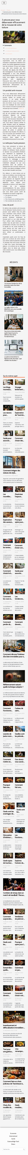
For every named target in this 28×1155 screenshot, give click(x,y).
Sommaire (8, 45)
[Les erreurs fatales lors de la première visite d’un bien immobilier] (13, 274)
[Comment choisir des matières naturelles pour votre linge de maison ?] (20, 433)
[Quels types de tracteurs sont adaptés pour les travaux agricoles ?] (8, 855)
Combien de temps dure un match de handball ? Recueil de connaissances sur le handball (13, 896)
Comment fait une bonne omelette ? (19, 788)
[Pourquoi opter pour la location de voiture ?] (20, 937)
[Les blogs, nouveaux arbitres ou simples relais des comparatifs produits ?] (8, 382)
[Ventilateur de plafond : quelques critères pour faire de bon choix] (20, 911)
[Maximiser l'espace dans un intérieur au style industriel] (20, 489)
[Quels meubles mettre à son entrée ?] (20, 1100)
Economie (13, 1133)
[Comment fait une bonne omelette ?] (20, 780)
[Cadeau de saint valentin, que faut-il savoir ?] (20, 703)
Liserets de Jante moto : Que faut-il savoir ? (7, 737)
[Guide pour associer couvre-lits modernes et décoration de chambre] (20, 566)
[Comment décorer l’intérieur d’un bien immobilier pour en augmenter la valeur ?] (14, 646)
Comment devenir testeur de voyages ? (19, 625)
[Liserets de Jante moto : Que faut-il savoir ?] (8, 729)
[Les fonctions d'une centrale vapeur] (20, 830)
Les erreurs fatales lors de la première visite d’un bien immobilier (13, 285)
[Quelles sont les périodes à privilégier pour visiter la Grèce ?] (20, 729)
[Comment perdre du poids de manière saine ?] (8, 617)
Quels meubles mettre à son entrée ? (20, 1108)
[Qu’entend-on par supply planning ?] (20, 962)
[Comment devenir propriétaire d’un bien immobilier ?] (8, 988)
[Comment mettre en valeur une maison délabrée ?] (8, 754)
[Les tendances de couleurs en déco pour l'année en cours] (20, 591)
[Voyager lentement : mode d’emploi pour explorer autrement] (20, 382)
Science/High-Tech (13, 1141)
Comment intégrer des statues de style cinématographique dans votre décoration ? (12, 474)
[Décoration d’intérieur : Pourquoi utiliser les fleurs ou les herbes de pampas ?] (8, 830)
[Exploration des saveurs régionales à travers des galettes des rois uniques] (8, 514)
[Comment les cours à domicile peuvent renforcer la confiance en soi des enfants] (8, 591)
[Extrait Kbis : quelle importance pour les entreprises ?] (8, 962)
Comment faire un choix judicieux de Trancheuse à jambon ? (13, 1083)
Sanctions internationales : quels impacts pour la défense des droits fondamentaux (12, 333)
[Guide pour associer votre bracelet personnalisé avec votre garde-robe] (8, 433)
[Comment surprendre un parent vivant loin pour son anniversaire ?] (8, 911)
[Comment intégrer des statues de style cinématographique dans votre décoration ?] (14, 462)
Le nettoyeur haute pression (12, 51)
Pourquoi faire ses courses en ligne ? (7, 788)
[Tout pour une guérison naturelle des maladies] (8, 1044)
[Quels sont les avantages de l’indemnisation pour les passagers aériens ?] (9, 806)
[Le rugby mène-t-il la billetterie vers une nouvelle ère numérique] (13, 298)
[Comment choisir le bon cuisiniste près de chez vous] (8, 566)
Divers (8, 10)
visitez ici (21, 108)
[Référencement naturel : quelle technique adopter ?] (14, 676)
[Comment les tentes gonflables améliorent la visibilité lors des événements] (8, 540)
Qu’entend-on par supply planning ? (19, 971)
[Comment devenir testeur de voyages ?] (20, 617)
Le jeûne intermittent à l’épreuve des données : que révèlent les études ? (13, 358)
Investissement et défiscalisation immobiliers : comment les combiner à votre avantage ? (13, 1028)
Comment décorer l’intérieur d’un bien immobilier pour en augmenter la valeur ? (14, 656)
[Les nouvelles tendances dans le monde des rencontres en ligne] (8, 489)
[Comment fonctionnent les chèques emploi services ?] (8, 703)
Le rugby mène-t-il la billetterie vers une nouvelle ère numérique (13, 309)
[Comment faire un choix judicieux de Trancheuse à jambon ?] (14, 1073)
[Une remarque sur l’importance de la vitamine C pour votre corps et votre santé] (20, 1044)
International (13, 1136)
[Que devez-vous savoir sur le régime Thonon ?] (20, 754)
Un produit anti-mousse (11, 48)
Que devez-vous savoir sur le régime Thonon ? (20, 762)
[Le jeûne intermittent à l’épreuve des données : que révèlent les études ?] (13, 347)
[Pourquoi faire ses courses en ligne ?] (8, 780)
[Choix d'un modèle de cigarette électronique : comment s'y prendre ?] (8, 1100)
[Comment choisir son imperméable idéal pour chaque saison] (20, 540)
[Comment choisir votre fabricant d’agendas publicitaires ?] (20, 988)
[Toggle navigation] (4, 2)
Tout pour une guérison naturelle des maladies (8, 1052)
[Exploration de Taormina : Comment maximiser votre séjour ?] (20, 407)
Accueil (3, 10)
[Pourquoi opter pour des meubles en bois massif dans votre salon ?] (20, 514)
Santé (13, 1139)
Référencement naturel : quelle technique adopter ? (13, 686)
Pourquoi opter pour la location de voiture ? (20, 945)
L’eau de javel (8, 53)
